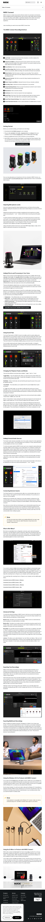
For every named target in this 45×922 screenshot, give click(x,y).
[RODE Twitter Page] (30, 918)
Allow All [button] (17, 917)
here (37, 134)
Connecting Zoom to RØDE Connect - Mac (12, 582)
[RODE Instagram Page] (32, 918)
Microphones (5, 895)
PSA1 (29, 225)
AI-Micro (32, 133)
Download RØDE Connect (22, 144)
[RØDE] (6, 2)
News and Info (23, 897)
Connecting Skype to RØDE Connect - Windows (13, 584)
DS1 (36, 225)
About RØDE (23, 895)
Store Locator (14, 898)
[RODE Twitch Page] (38, 918)
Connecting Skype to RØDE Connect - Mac (12, 587)
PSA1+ (32, 225)
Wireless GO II (20, 134)
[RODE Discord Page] (41, 918)
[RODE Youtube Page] (34, 918)
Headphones (5, 900)
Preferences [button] (7, 917)
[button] (41, 2)
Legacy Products (15, 902)
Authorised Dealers (15, 900)
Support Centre (15, 895)
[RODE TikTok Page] (36, 918)
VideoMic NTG (24, 133)
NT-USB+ (18, 133)
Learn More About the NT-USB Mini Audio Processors (17, 307)
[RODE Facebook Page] (28, 918)
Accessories (5, 902)
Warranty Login (15, 897)
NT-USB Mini (12, 133)
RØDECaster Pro (6, 281)
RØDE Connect (17, 131)
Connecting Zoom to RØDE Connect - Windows (13, 580)
